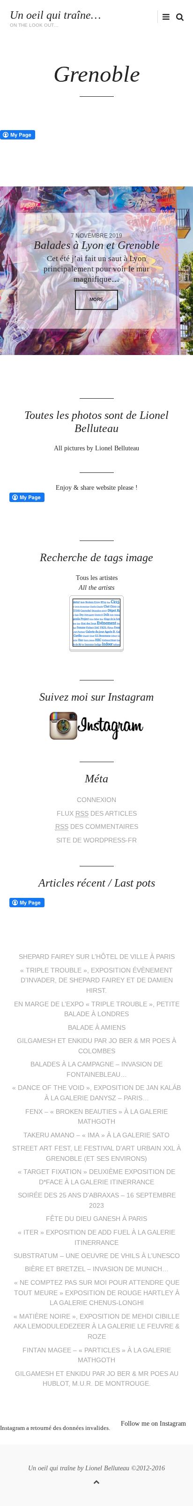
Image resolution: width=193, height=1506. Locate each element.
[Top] (96, 1480)
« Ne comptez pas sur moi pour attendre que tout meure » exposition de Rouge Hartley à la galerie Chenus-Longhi (96, 1292)
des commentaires (96, 826)
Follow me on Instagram (153, 1423)
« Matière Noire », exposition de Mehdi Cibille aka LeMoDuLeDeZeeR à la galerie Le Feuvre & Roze (96, 1326)
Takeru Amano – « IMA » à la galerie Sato (96, 1135)
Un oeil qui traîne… (55, 15)
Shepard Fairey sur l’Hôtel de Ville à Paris (97, 956)
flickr (117, 1440)
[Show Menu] (164, 17)
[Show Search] (177, 17)
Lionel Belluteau (107, 1468)
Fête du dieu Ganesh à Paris (96, 1218)
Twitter (61, 1440)
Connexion (96, 799)
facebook (125, 16)
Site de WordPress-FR (96, 840)
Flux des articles (97, 813)
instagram (140, 16)
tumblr (131, 1440)
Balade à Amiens (97, 1027)
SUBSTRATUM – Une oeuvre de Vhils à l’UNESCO (97, 1255)
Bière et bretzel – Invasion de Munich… (97, 1269)
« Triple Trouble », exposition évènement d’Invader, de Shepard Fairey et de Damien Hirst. (96, 980)
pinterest (89, 1440)
